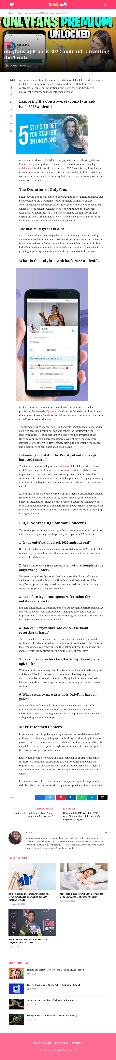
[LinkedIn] (11, 102)
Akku (15, 65)
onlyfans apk (26, 168)
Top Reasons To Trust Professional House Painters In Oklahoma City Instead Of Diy (28, 897)
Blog (7, 44)
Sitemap (77, 1043)
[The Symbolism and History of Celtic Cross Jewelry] (16, 1019)
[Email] (11, 131)
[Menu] (12, 4)
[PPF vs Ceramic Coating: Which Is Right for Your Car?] (16, 1004)
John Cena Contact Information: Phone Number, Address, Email (33, 814)
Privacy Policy (42, 1043)
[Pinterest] (11, 109)
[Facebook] (11, 87)
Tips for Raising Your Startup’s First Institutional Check (53, 985)
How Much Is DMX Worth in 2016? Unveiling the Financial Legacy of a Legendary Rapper (82, 816)
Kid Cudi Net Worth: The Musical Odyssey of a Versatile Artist (27, 941)
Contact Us (62, 1043)
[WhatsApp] (11, 116)
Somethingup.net (46, 1050)
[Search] (104, 4)
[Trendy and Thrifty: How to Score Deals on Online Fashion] (16, 973)
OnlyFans (45, 620)
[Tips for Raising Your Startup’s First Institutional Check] (16, 989)
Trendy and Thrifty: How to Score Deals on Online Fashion (55, 970)
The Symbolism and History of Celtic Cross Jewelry (52, 1015)
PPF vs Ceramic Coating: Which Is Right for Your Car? (53, 1000)
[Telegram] (11, 123)
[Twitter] (11, 95)
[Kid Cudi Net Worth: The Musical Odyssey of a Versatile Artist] (32, 922)
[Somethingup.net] (58, 4)
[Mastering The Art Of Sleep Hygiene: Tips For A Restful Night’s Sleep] (84, 876)
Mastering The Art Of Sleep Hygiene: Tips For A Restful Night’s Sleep (81, 895)
